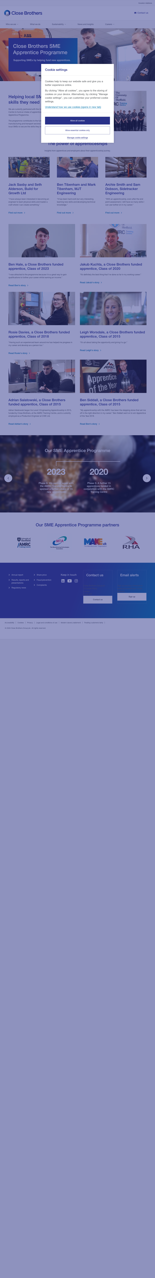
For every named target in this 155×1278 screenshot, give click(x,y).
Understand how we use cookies (62, 107)
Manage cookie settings (77, 137)
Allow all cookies (77, 120)
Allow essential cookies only (77, 130)
